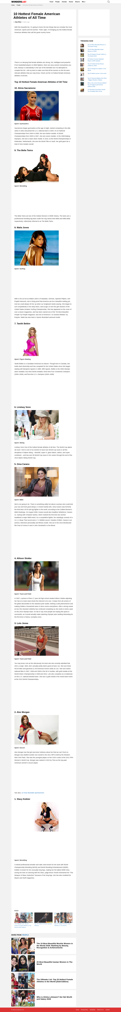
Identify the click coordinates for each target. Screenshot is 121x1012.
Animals (64, 1)
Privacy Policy (84, 1009)
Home (77, 1009)
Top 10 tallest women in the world (97, 73)
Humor (71, 1)
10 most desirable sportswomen (33, 793)
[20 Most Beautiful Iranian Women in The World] (23, 963)
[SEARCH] (109, 2)
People (57, 1)
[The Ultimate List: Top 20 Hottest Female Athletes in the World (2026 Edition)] (23, 917)
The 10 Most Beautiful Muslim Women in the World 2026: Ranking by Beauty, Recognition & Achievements (55, 945)
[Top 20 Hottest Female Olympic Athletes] (43, 917)
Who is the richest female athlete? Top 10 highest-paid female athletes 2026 (97, 84)
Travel (51, 1)
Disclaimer (92, 1009)
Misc (83, 1)
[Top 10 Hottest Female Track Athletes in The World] (63, 917)
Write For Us (100, 1009)
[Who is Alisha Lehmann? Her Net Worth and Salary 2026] (23, 998)
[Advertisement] (43, 48)
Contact (108, 1009)
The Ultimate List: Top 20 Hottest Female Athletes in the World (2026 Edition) (22, 925)
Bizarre (77, 1)
